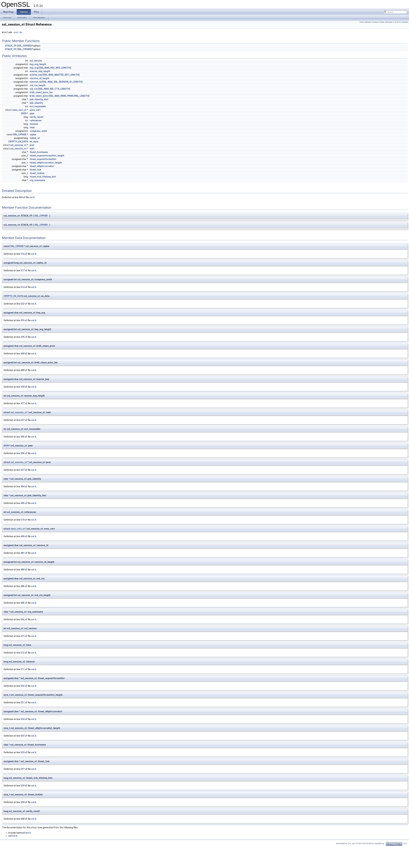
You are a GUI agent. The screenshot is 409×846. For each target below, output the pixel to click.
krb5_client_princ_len (41, 92)
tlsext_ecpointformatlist (43, 159)
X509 (23, 113)
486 (22, 586)
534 (22, 719)
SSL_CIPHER (24, 45)
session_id (35, 82)
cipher (33, 134)
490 (22, 353)
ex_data (34, 141)
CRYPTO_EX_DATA (18, 141)
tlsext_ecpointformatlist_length (47, 155)
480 (22, 569)
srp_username (37, 180)
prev (32, 145)
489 (22, 370)
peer (32, 113)
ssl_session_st (18, 145)
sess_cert (35, 110)
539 (22, 785)
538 (22, 802)
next (32, 148)
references (36, 120)
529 (22, 752)
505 (22, 453)
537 (22, 769)
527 (22, 420)
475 (22, 337)
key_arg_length (38, 64)
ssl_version (36, 60)
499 (22, 536)
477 (22, 403)
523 (22, 303)
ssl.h (18, 32)
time (32, 127)
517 (22, 270)
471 (22, 636)
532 (22, 686)
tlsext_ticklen (37, 173)
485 (22, 603)
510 (22, 519)
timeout (34, 124)
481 (22, 553)
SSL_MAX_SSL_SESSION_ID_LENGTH (62, 82)
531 (22, 702)
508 (22, 819)
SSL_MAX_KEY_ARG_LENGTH (54, 67)
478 (22, 387)
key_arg (34, 67)
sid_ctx (34, 89)
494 (22, 486)
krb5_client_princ (39, 96)
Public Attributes (386, 22)
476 (22, 320)
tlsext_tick (35, 169)
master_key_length (40, 71)
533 (22, 735)
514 (22, 287)
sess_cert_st (19, 110)
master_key (36, 74)
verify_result (36, 117)
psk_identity (36, 103)
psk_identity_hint (39, 99)
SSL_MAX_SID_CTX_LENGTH (54, 89)
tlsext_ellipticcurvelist (42, 166)
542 (22, 619)
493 (22, 503)
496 (22, 436)
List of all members (401, 22)
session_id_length (39, 78)
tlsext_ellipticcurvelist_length (46, 162)
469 (21, 197)
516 (22, 254)
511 (22, 669)
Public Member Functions (369, 22)
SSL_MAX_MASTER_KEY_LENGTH (61, 74)
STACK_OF (10, 45)
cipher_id (35, 138)
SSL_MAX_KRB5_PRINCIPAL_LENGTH (69, 96)
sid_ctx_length (38, 85)
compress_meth (38, 131)
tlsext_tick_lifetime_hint (43, 176)
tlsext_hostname (39, 152)
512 (22, 652)
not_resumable (38, 106)
